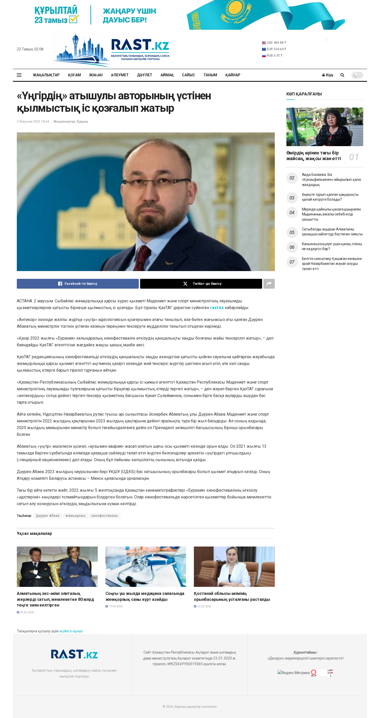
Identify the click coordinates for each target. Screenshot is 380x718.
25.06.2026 (26, 612)
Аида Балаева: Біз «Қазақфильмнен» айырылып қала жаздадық (331, 180)
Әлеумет (120, 75)
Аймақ (167, 75)
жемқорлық (76, 516)
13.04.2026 (115, 606)
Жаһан (96, 75)
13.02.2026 (203, 606)
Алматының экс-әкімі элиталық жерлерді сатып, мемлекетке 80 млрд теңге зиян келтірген (55, 599)
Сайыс (188, 75)
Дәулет (144, 75)
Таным (210, 75)
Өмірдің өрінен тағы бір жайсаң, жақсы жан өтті (313, 155)
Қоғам (74, 75)
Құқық (82, 121)
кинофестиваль (105, 516)
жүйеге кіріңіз (71, 631)
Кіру (329, 75)
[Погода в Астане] (328, 40)
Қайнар (232, 75)
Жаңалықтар (46, 75)
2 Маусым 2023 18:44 (33, 121)
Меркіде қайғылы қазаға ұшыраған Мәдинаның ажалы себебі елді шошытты (331, 214)
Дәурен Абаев (48, 516)
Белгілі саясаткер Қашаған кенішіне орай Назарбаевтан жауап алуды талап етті (332, 264)
